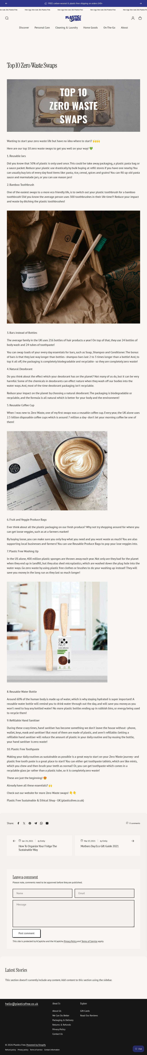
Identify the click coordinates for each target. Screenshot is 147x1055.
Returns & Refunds (61, 1024)
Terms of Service (89, 941)
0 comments (134, 823)
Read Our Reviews (89, 1015)
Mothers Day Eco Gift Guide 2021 (100, 846)
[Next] (141, 3)
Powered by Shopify (36, 1044)
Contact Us (57, 1033)
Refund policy (10, 1050)
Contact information (52, 1050)
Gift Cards (85, 1010)
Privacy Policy (70, 941)
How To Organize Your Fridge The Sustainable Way (38, 848)
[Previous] (6, 3)
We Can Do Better (60, 1015)
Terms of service (36, 1050)
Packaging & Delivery (62, 1020)
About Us (56, 1010)
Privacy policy (23, 1050)
